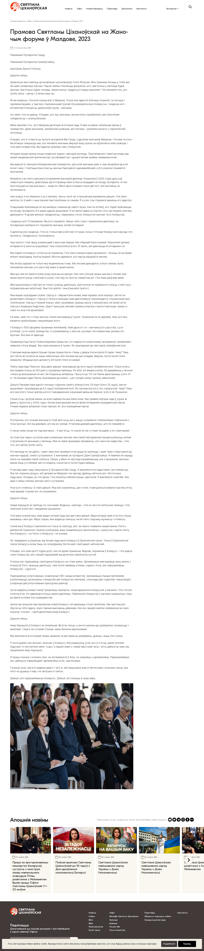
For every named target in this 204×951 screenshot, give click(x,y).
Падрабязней (169, 944)
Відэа (91, 923)
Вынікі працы (94, 930)
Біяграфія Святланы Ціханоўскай (123, 916)
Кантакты (141, 8)
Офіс (79, 8)
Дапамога (127, 8)
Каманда (113, 920)
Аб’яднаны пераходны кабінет (157, 916)
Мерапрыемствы (96, 927)
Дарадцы (113, 923)
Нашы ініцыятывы (117, 930)
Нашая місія (115, 927)
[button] (189, 860)
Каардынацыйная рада (155, 920)
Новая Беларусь (94, 8)
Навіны (69, 8)
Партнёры (112, 8)
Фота (91, 920)
